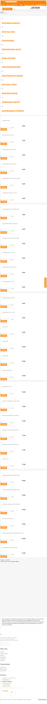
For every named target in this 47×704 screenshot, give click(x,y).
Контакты (2, 660)
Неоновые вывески (11, 23)
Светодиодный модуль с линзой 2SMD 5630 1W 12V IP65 (12, 533)
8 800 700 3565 (36, 7)
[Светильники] (2, 36)
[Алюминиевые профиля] (2, 106)
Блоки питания (8, 58)
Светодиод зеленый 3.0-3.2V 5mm (8, 297)
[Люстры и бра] (2, 27)
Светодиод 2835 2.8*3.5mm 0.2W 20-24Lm (10, 223)
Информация (3, 657)
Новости (2, 655)
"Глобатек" (28, 699)
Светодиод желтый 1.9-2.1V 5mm (8, 312)
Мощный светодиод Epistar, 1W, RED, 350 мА (10, 429)
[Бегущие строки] (2, 80)
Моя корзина (3, 670)
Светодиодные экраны (12, 75)
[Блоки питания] (2, 53)
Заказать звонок (45, 282)
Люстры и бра (8, 31)
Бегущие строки (9, 84)
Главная (2, 652)
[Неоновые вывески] (2, 18)
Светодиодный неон (11, 67)
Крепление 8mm (5, 355)
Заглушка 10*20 (5, 341)
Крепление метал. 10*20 (6, 386)
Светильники (8, 40)
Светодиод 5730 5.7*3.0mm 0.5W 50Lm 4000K (10, 238)
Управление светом (11, 102)
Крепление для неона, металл (8, 518)
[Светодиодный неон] (2, 62)
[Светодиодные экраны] (2, 71)
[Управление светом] (2, 97)
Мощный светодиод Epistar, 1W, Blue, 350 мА (10, 444)
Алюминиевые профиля (13, 111)
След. (13, 561)
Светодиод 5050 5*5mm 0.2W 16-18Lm (9, 149)
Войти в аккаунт (3, 669)
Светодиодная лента (11, 49)
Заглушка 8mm (5, 326)
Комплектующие (9, 93)
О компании (2, 658)
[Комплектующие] (2, 88)
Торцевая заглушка (6, 120)
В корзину (3, 129)
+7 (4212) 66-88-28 (6, 684)
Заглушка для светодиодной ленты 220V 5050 (11, 504)
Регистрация (3, 667)
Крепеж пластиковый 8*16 (7, 370)
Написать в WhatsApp (35, 8)
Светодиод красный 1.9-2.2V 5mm (8, 252)
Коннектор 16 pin (5, 458)
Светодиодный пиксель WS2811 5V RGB (9, 547)
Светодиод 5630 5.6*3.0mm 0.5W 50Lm (9, 163)
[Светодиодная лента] (2, 44)
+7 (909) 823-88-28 (39, 4)
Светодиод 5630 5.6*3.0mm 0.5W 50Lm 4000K (10, 209)
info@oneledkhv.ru (39, 5)
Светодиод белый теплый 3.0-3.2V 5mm (9, 192)
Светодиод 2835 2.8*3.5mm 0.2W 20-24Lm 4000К (11, 178)
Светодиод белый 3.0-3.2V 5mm (8, 281)
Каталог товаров (6, 9)
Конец (17, 561)
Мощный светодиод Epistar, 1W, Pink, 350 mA (10, 415)
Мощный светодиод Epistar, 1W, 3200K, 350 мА (10, 489)
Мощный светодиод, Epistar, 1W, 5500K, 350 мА (11, 475)
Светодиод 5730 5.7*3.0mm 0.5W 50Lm (9, 267)
